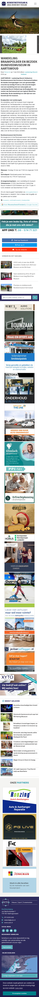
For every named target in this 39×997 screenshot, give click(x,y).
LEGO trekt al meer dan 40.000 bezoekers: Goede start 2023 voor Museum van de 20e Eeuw (25, 264)
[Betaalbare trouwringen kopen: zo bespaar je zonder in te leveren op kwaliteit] (7, 726)
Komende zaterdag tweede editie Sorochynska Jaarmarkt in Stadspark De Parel (25, 735)
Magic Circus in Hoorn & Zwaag (24, 760)
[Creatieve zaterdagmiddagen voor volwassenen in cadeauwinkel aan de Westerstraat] (7, 745)
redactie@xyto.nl (9, 920)
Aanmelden (7, 947)
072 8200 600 (9, 917)
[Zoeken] (34, 297)
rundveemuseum (15, 200)
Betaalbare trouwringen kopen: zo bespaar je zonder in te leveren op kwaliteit (25, 726)
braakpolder (26, 200)
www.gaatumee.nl (31, 192)
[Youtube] (11, 930)
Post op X (20, 245)
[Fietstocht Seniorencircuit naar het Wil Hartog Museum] (7, 717)
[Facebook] (4, 930)
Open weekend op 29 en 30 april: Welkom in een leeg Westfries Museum (24, 276)
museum (6, 200)
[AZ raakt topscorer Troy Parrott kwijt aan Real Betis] (7, 772)
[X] (7, 930)
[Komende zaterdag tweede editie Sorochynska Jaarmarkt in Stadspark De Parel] (7, 735)
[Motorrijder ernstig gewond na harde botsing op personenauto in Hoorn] (7, 754)
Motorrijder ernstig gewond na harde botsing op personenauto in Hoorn (25, 753)
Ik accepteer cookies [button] (19, 993)
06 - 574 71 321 (27, 230)
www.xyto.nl (8, 922)
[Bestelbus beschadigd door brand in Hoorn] (7, 708)
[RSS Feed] (15, 930)
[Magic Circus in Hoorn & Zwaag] (7, 763)
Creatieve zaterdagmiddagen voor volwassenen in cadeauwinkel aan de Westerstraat (26, 744)
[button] (1, 44)
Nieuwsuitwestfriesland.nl (17, 3)
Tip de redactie (21, 250)
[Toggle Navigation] (35, 3)
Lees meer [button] (19, 988)
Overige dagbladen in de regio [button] (12, 975)
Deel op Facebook (21, 240)
